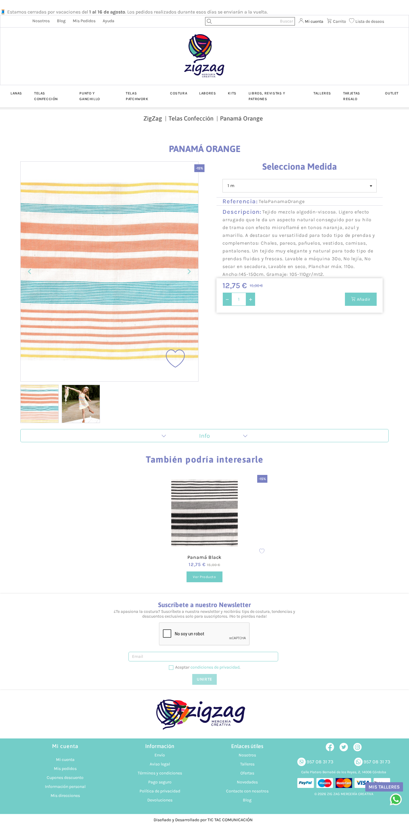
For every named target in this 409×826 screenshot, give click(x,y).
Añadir (363, 299)
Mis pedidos (84, 20)
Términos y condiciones (160, 773)
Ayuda (108, 20)
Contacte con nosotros (247, 791)
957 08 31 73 (320, 762)
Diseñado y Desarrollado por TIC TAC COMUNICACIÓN (203, 819)
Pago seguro (160, 782)
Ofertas (247, 773)
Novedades (247, 782)
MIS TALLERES (384, 787)
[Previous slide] (30, 271)
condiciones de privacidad (215, 667)
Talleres (247, 764)
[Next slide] (189, 271)
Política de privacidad (160, 791)
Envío (159, 755)
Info (204, 435)
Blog (61, 20)
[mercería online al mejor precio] (204, 60)
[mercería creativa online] (204, 717)
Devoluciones (159, 800)
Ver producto (204, 577)
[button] (39, 404)
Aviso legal (160, 764)
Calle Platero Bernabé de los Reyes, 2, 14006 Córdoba (343, 772)
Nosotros (41, 20)
